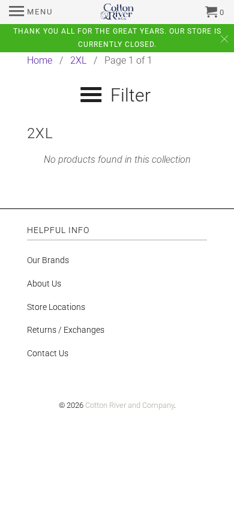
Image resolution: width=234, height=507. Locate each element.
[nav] (31, 12)
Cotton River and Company (129, 405)
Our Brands (48, 260)
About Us (44, 283)
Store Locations (56, 307)
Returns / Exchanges (65, 330)
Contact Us (47, 353)
